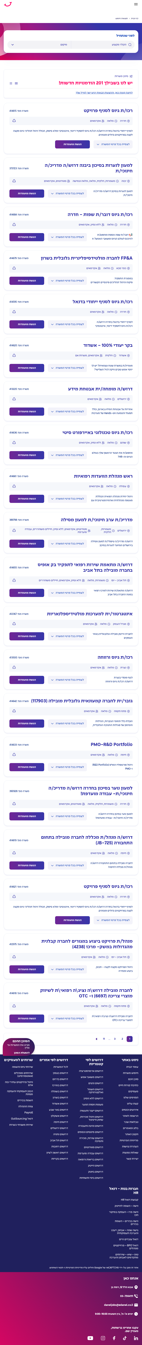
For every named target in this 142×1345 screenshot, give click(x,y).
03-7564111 (126, 1296)
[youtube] (90, 1338)
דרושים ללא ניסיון (93, 1098)
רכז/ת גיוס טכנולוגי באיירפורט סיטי (97, 433)
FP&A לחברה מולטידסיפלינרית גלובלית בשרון (87, 258)
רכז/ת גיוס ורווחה (115, 657)
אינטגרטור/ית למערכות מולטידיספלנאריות (90, 614)
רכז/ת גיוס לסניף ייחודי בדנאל (103, 302)
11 (104, 1039)
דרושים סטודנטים (93, 1147)
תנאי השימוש (56, 1268)
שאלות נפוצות (130, 1152)
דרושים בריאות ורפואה (90, 1159)
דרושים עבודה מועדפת (90, 1153)
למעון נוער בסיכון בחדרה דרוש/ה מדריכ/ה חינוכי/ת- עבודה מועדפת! (90, 791)
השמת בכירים (25, 1100)
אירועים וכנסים (130, 1110)
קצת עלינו (132, 1103)
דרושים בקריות (59, 1159)
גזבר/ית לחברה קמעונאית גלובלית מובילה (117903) (82, 701)
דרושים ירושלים (59, 1128)
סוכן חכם (133, 1079)
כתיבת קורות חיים (128, 1085)
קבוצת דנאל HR (129, 1200)
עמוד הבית (132, 1067)
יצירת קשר (132, 1159)
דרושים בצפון (60, 1073)
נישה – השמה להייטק (126, 1206)
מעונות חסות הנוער (92, 1104)
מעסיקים (133, 1091)
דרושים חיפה (61, 1122)
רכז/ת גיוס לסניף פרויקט (108, 111)
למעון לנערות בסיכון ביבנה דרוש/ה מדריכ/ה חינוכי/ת (89, 168)
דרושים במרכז (60, 1085)
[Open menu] (135, 4)
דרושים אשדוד (60, 1103)
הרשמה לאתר (130, 1116)
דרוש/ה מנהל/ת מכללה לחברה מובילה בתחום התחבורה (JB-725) (87, 840)
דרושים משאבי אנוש (92, 1077)
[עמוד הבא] (96, 1039)
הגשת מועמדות (73, 144)
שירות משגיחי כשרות (21, 1125)
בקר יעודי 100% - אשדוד (108, 345)
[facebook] (114, 1338)
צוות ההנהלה (25, 1106)
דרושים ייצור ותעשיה (91, 1111)
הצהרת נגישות (130, 1146)
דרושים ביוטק (95, 1172)
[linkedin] (136, 1338)
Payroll (28, 1112)
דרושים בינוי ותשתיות (91, 1178)
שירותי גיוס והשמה (22, 1067)
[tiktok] (125, 1338)
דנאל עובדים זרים (128, 1239)
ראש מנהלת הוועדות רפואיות (103, 476)
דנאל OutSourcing (22, 1118)
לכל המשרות (60, 1067)
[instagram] (103, 1338)
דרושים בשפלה (59, 1091)
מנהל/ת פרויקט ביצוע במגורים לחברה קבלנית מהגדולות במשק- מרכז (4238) (87, 944)
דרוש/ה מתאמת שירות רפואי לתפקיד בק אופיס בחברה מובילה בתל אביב (85, 568)
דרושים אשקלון (59, 1116)
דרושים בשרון (60, 1097)
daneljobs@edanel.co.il (118, 1305)
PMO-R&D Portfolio (112, 745)
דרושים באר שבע (58, 1110)
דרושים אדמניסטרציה (91, 1071)
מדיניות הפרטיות (129, 1140)
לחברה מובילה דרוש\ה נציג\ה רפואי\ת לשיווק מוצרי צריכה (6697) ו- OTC (86, 993)
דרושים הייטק (95, 1165)
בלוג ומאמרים (130, 1128)
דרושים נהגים (95, 1083)
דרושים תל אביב (59, 1140)
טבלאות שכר (131, 1122)
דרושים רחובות (59, 1146)
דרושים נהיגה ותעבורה (90, 1126)
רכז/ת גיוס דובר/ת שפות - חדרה (100, 215)
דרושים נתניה (60, 1134)
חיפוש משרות (130, 1073)
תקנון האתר (131, 1134)
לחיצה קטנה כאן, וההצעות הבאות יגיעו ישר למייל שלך (104, 93)
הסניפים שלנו (131, 1097)
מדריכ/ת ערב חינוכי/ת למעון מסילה (97, 520)
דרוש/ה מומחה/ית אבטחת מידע (100, 389)
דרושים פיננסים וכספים (90, 1132)
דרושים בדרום (60, 1079)
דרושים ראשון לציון (57, 1152)
